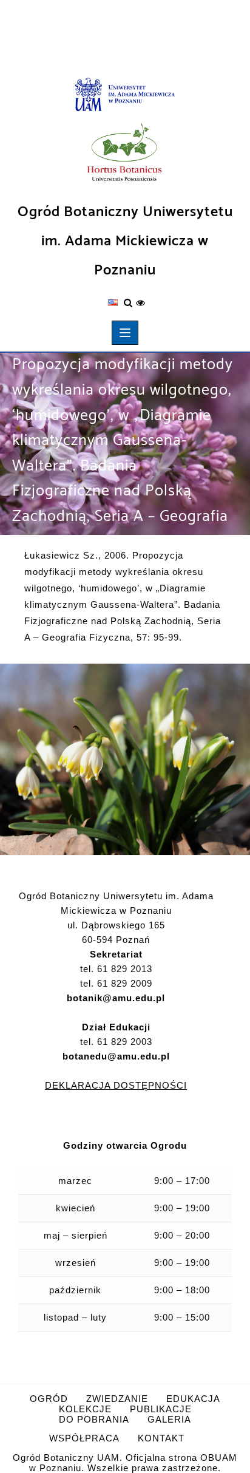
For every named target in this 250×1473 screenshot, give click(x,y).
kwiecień (75, 1208)
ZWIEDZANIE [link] (117, 1398)
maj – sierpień (75, 1235)
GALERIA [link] (169, 1419)
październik (75, 1290)
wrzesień (75, 1262)
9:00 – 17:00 (182, 1180)
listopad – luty (75, 1317)
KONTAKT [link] (161, 1438)
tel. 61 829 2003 (116, 1048)
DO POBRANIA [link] (94, 1419)
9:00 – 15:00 (182, 1317)
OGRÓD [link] (49, 1398)
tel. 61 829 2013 (116, 969)
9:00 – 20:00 (182, 1235)
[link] (125, 95)
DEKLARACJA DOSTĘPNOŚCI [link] (116, 1085)
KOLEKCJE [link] (85, 1409)
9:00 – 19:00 (182, 1208)
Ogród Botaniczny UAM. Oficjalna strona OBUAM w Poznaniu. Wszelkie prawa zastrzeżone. (125, 1462)
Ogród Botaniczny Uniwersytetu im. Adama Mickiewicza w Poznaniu (125, 241)
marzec (75, 1180)
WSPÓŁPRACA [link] (84, 1438)
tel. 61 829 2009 (116, 983)
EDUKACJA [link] (193, 1398)
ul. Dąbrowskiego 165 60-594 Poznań (116, 932)
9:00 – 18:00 (182, 1290)
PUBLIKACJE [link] (161, 1409)
